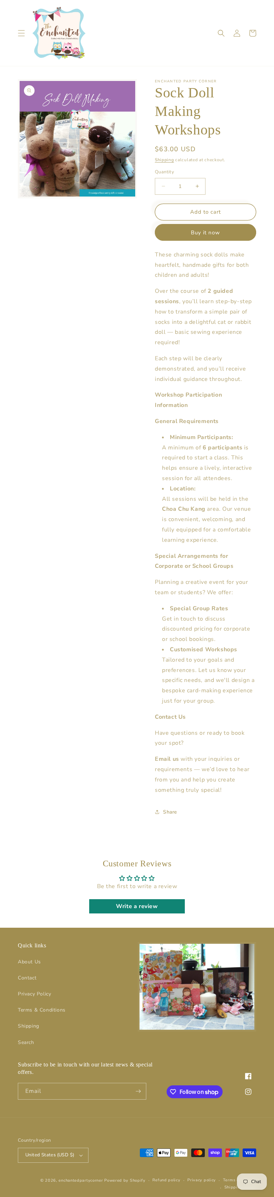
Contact (27, 977)
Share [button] (170, 812)
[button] (21, 33)
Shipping (164, 160)
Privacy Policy (34, 993)
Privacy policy (201, 1180)
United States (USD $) (49, 1155)
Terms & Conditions (42, 1010)
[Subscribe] (138, 1091)
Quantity (164, 172)
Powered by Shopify (125, 1180)
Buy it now (205, 232)
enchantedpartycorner (81, 1180)
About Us (29, 961)
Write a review (137, 906)
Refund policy (166, 1180)
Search (26, 1042)
